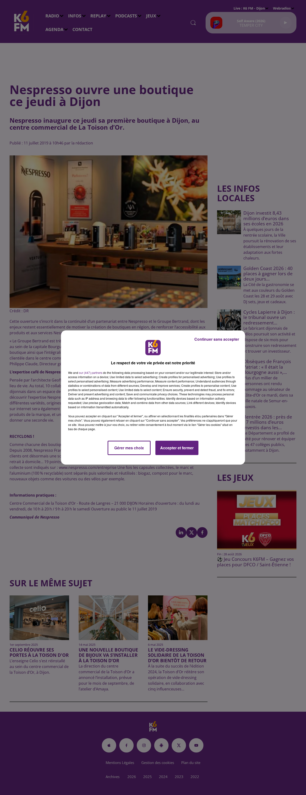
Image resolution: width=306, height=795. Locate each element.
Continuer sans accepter (216, 339)
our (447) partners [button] (90, 373)
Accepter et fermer (177, 447)
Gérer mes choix (129, 447)
